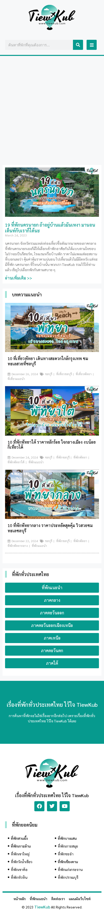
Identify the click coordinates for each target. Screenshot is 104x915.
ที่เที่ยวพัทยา (84, 374)
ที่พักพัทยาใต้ (16, 462)
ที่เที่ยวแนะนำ (16, 379)
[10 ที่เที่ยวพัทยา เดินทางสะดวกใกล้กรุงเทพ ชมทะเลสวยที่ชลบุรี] (52, 350)
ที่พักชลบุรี (63, 457)
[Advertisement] (52, 110)
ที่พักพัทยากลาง (18, 546)
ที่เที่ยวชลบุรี (64, 374)
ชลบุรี (48, 374)
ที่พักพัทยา (80, 457)
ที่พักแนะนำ (36, 462)
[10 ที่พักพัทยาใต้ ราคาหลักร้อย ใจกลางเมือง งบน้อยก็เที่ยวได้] (52, 434)
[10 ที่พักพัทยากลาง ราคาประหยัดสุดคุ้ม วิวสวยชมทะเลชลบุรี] (52, 517)
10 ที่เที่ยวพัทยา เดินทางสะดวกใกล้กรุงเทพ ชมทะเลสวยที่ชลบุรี (48, 361)
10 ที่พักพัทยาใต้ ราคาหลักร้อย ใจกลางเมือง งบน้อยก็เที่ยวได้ (52, 444)
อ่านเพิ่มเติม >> (18, 277)
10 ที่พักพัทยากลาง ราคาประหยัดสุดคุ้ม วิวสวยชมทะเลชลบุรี (50, 528)
